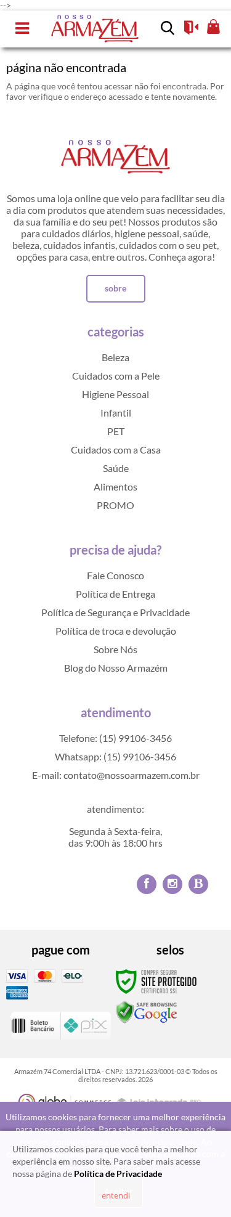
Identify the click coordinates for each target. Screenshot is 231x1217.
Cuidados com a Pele (116, 375)
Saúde (116, 468)
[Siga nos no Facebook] (146, 884)
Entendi (116, 1195)
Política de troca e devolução (115, 631)
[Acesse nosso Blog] (198, 884)
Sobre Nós (115, 649)
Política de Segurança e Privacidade (115, 612)
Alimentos (115, 486)
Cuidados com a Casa (116, 449)
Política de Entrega (115, 594)
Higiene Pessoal (115, 394)
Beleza (115, 357)
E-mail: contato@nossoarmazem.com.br (116, 775)
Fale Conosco (115, 575)
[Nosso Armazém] (95, 29)
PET (115, 431)
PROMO (115, 505)
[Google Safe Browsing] (146, 1011)
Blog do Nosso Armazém (116, 668)
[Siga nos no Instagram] (172, 884)
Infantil (115, 412)
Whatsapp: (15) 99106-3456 (115, 756)
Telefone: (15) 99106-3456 (115, 738)
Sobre (115, 288)
